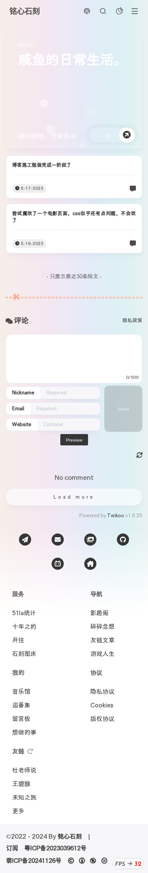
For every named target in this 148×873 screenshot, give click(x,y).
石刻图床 (24, 654)
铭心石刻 (70, 836)
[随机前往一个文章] (86, 11)
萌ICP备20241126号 (33, 860)
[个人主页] (90, 564)
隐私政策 (132, 320)
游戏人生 (102, 654)
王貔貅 (21, 784)
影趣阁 (99, 613)
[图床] (90, 539)
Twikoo (115, 515)
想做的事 (24, 732)
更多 (18, 811)
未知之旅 (24, 797)
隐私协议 (102, 691)
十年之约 (24, 626)
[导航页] (25, 539)
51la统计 (24, 613)
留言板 (21, 719)
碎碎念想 (102, 626)
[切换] (134, 11)
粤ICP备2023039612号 (55, 848)
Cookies (101, 705)
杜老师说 (24, 770)
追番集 (21, 705)
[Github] (123, 539)
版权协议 (102, 719)
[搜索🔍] (103, 11)
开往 (18, 640)
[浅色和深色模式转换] (119, 11)
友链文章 (102, 640)
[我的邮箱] (58, 539)
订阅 (12, 848)
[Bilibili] (58, 564)
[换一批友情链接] (30, 751)
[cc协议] (90, 860)
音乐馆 (21, 691)
